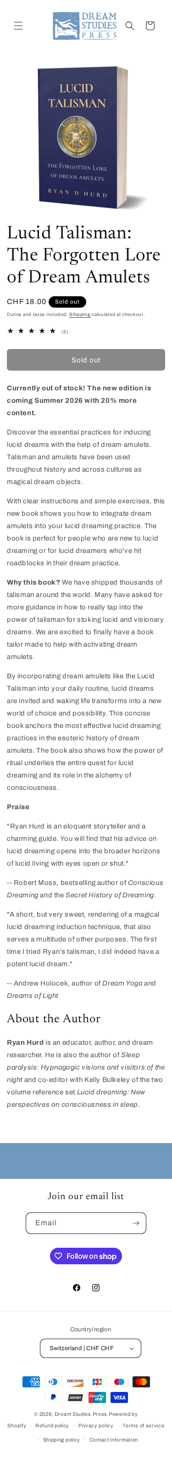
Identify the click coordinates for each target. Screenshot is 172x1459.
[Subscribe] (136, 1223)
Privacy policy (96, 1425)
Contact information (113, 1439)
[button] (18, 26)
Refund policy (52, 1425)
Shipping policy (62, 1439)
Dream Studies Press (81, 1414)
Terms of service (143, 1425)
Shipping (80, 314)
